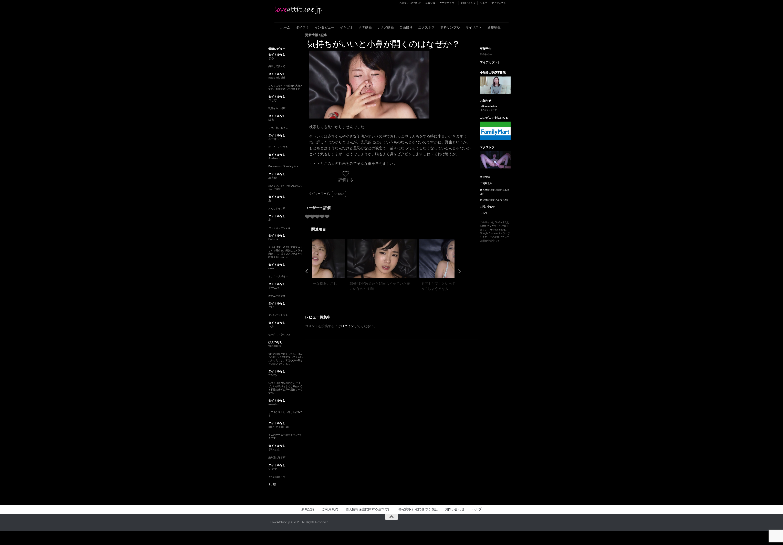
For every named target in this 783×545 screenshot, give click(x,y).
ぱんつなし (275, 342)
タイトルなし (276, 54)
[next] (459, 271)
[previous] (307, 271)
